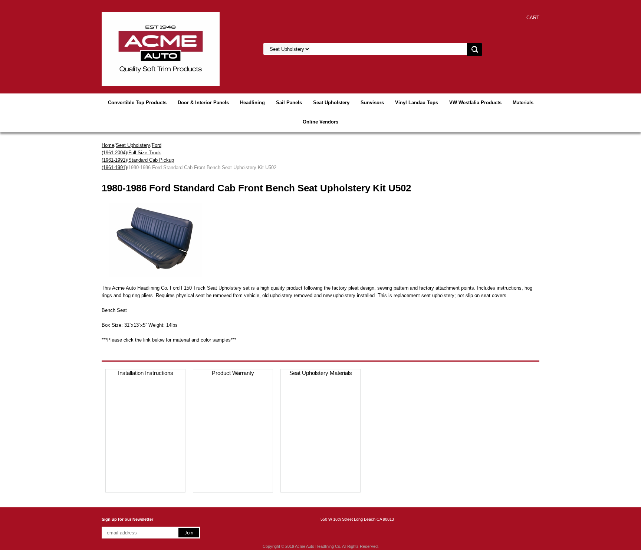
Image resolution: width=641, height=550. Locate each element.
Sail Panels (289, 102)
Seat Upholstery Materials (320, 373)
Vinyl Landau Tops (416, 102)
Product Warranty (233, 373)
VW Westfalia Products (475, 102)
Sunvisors (372, 102)
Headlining (252, 102)
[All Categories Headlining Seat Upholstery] (354, 49)
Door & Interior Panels (203, 102)
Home (108, 145)
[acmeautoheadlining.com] (161, 48)
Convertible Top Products (137, 102)
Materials (523, 102)
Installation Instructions (145, 373)
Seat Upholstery (331, 102)
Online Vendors (320, 122)
